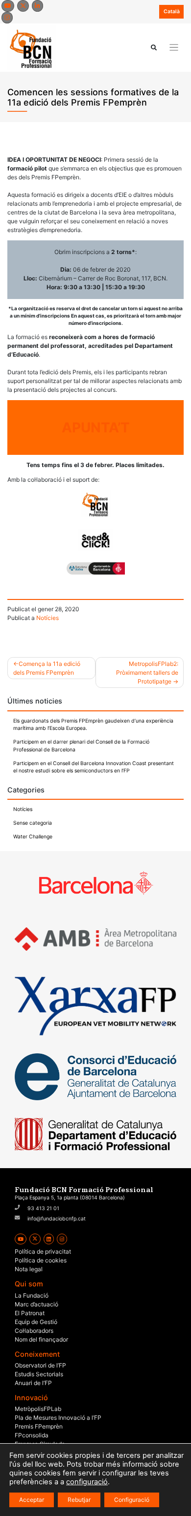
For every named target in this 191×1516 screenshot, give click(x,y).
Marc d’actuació (36, 1304)
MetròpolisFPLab (38, 1408)
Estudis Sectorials (39, 1374)
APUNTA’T (96, 427)
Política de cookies (41, 1260)
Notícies (47, 617)
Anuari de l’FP (33, 1383)
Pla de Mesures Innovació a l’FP (58, 1417)
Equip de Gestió (36, 1321)
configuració (87, 1481)
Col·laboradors (34, 1330)
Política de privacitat (43, 1251)
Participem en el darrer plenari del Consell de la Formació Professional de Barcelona (81, 746)
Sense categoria (32, 823)
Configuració (131, 1499)
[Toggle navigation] (174, 48)
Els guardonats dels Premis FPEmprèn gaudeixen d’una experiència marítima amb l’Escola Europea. (93, 725)
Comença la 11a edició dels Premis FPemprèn (46, 668)
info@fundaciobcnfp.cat (56, 1219)
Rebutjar (79, 1499)
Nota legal (29, 1269)
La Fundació (31, 1295)
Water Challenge (32, 836)
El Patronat (30, 1313)
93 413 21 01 (43, 1208)
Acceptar (31, 1499)
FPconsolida (31, 1435)
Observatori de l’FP (40, 1365)
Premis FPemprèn (39, 1426)
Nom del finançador (41, 1339)
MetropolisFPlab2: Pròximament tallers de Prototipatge (147, 672)
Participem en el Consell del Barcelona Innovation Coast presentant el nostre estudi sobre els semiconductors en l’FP (93, 767)
